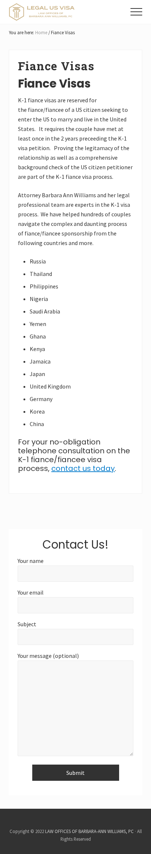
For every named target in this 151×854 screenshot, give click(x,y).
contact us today (83, 468)
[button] (136, 12)
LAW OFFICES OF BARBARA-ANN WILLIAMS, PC (89, 831)
